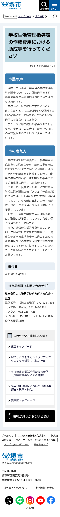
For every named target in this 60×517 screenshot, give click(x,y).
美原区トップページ (23, 400)
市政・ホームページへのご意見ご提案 (36, 440)
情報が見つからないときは (31, 416)
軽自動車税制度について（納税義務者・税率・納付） (31, 387)
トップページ (24, 16)
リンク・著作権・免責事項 (32, 435)
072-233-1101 (23, 480)
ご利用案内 (7, 435)
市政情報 (39, 16)
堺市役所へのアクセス (15, 487)
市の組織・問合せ (44, 487)
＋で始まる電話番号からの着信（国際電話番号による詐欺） (29, 373)
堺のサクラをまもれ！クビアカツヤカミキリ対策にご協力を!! (31, 359)
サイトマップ (41, 444)
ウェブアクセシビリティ (16, 444)
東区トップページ (21, 346)
